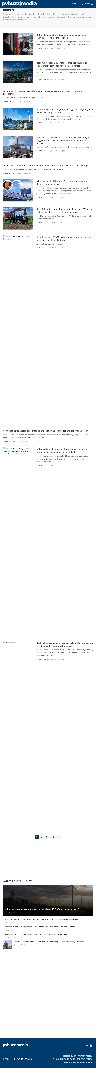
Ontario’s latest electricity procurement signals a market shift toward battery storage (45, 165)
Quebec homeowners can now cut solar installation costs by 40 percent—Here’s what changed (64, 644)
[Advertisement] (21, 858)
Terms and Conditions (64, 1059)
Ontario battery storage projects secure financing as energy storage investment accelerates (42, 92)
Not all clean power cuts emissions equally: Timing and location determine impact (36, 934)
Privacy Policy (85, 1056)
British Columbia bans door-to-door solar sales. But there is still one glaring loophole (61, 36)
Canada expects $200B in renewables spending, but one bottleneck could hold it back (64, 238)
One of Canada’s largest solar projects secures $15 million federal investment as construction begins (64, 210)
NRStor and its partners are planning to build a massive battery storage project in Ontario (39, 927)
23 (54, 837)
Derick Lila (44, 48)
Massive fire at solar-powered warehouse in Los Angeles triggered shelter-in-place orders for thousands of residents (63, 140)
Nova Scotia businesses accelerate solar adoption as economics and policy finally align (45, 431)
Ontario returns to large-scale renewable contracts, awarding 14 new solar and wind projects (61, 450)
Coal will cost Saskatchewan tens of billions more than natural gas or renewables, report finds (40, 919)
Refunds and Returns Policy (78, 1062)
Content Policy (84, 1059)
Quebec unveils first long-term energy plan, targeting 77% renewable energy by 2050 (64, 111)
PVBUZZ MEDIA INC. (24, 1059)
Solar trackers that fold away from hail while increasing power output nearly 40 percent (49, 942)
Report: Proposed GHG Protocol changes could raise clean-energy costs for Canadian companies (61, 64)
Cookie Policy (69, 1056)
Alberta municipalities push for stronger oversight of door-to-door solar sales (62, 182)
